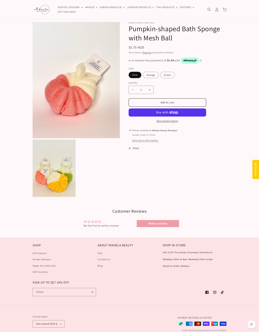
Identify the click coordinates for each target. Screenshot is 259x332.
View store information (145, 140)
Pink (135, 75)
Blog (100, 265)
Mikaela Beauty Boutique (198, 330)
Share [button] (136, 148)
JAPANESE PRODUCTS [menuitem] (139, 7)
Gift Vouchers (40, 271)
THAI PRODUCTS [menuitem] (165, 7)
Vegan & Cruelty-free (44, 265)
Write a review (158, 223)
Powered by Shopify (217, 330)
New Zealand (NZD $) (47, 323)
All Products (40, 253)
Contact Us (104, 259)
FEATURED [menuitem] (185, 7)
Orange (151, 75)
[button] (209, 9)
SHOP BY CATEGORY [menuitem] (69, 7)
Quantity (133, 82)
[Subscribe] (92, 292)
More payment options (167, 121)
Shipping (146, 52)
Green (167, 75)
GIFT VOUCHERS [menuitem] (67, 11)
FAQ (100, 253)
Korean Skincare (42, 259)
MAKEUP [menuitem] (90, 7)
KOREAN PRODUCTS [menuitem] (111, 7)
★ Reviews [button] (256, 169)
